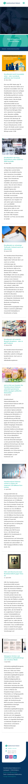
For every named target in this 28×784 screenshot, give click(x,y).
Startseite (4, 48)
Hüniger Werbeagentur (9, 776)
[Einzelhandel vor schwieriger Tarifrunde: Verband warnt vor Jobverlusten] (14, 234)
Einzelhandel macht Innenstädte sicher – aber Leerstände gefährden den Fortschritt (14, 76)
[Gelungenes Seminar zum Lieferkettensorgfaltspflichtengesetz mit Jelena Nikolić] (14, 645)
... (18, 360)
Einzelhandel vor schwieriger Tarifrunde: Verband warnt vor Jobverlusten (13, 247)
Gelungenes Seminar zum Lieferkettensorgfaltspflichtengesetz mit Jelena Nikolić (14, 658)
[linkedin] (15, 757)
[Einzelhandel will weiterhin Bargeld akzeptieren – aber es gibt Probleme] (14, 328)
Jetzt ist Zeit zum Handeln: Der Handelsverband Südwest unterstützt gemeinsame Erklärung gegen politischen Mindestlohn (13, 389)
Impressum (14, 772)
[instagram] (11, 757)
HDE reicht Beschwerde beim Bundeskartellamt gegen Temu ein (13, 573)
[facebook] (7, 757)
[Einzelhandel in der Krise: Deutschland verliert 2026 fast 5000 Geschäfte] (14, 146)
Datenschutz (6, 772)
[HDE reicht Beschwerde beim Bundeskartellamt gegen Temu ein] (14, 561)
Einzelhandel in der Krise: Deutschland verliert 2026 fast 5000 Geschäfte (13, 159)
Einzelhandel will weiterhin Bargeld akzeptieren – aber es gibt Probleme (13, 341)
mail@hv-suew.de (12, 748)
